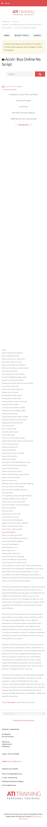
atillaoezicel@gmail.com (14, 761)
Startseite (6, 21)
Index (6, 35)
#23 (20, 86)
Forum (7, 3)
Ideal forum (7, 28)
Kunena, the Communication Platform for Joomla (22, 24)
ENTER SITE (23, 125)
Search (37, 35)
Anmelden (12, 702)
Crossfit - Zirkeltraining (9, 777)
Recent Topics (22, 35)
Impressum (36, 816)
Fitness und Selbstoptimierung (12, 774)
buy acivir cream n (9, 532)
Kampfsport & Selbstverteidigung (12, 781)
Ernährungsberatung (9, 785)
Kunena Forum (28, 720)
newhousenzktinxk (10, 89)
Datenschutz (23, 819)
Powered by (17, 720)
